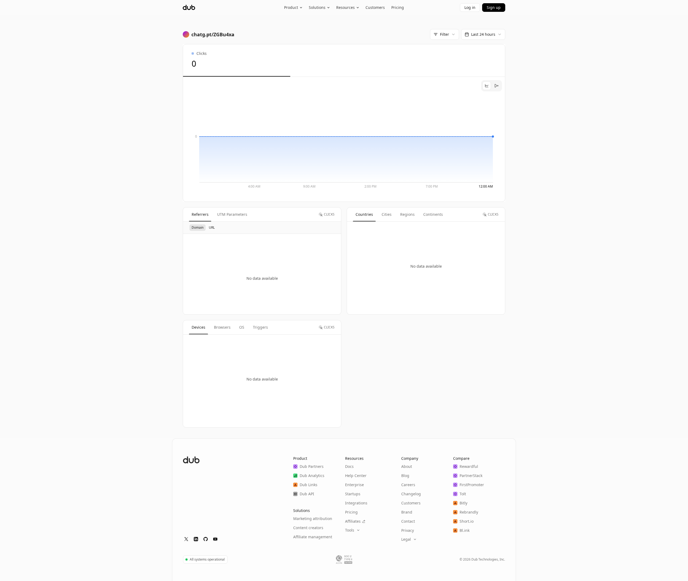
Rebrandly (469, 512)
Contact (408, 521)
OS (241, 327)
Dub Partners (312, 466)
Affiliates (353, 521)
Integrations (356, 502)
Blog (405, 475)
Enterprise (354, 484)
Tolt (463, 493)
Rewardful (469, 466)
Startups (352, 493)
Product (291, 7)
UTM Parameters (232, 214)
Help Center (356, 475)
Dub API (307, 493)
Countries (364, 214)
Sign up (494, 7)
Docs (349, 466)
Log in (469, 7)
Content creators (308, 527)
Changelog (411, 493)
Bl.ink (465, 530)
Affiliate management (312, 536)
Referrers (200, 214)
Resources (345, 7)
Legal (406, 539)
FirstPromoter (472, 484)
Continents (433, 214)
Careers (408, 484)
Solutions (317, 7)
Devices (198, 327)
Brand (406, 512)
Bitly (463, 502)
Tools (349, 530)
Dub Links (308, 484)
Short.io (467, 521)
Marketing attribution (312, 518)
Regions (407, 214)
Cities (387, 214)
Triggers (260, 327)
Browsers (222, 327)
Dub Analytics (312, 475)
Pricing (397, 7)
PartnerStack (471, 475)
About (406, 466)
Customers (375, 7)
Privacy (407, 530)
